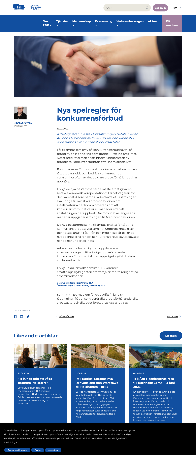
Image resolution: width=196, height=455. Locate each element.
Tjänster (62, 21)
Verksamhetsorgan (130, 21)
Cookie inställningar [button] (17, 450)
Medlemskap (81, 21)
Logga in (160, 7)
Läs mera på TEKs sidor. (116, 303)
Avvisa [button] (38, 450)
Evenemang (103, 21)
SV (175, 8)
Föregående (66, 316)
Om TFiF (46, 23)
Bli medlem (172, 23)
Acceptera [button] (53, 450)
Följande (172, 316)
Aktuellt (154, 21)
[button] (147, 7)
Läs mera (171, 335)
